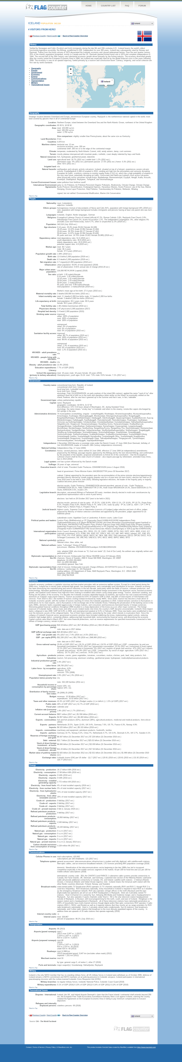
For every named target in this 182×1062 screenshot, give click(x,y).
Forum (142, 6)
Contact (28, 1047)
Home (89, 6)
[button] (112, 80)
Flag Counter (46, 7)
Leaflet (126, 106)
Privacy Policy (51, 1047)
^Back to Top (33, 196)
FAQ (127, 6)
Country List (108, 6)
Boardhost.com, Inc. (65, 1047)
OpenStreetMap (138, 106)
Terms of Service (39, 1047)
